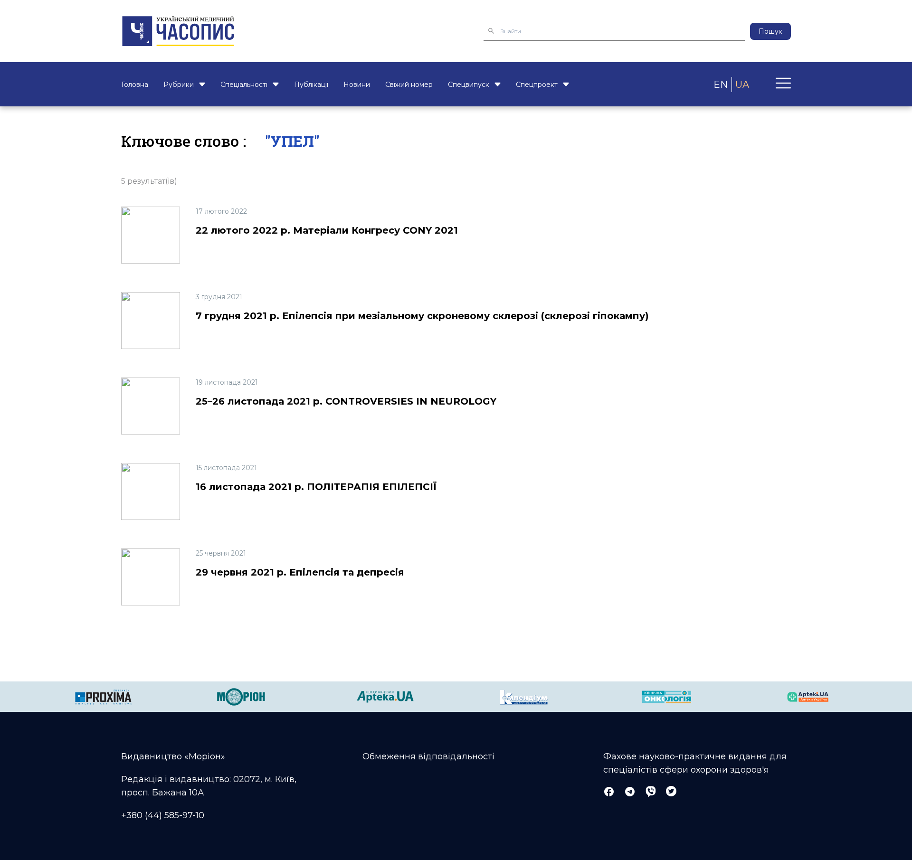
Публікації (311, 84)
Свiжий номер (409, 84)
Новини (356, 84)
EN (720, 84)
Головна (134, 84)
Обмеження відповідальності (428, 756)
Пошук (770, 31)
